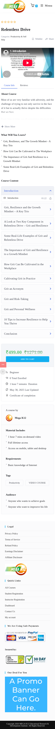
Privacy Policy (11, 533)
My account (10, 617)
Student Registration (14, 593)
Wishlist (38, 39)
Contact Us (10, 611)
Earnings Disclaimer (14, 551)
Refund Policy (11, 545)
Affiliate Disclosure (13, 557)
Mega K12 (20, 417)
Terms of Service (12, 539)
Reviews (24, 85)
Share (51, 39)
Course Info (9, 85)
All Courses (10, 587)
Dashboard (10, 605)
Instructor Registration (15, 599)
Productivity (14, 483)
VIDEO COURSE (37, 483)
